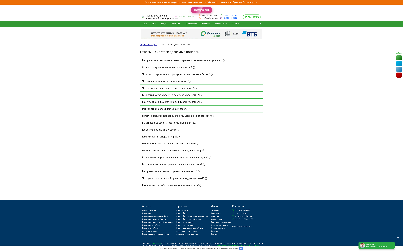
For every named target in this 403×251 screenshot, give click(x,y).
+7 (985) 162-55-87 (230, 15)
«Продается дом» (201, 10)
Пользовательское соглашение (249, 245)
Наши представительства (242, 226)
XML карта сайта (155, 243)
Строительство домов (148, 45)
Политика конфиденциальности (228, 245)
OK (241, 248)
